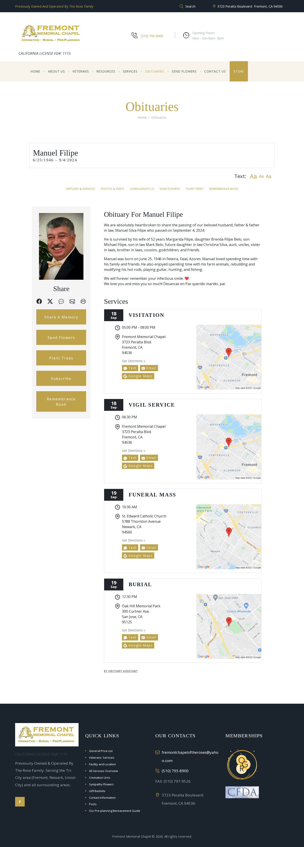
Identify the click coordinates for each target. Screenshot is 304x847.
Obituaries (154, 71)
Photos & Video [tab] (112, 189)
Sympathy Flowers (101, 784)
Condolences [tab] (142, 189)
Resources (106, 71)
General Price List (101, 751)
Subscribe (61, 378)
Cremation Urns (99, 778)
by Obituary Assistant (121, 671)
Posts (93, 804)
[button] (253, 176)
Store (238, 71)
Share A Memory (61, 317)
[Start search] (181, 6)
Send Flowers (184, 71)
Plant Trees (194, 189)
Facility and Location (102, 764)
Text (132, 368)
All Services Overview (103, 771)
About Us (56, 71)
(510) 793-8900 (152, 36)
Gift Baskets (97, 791)
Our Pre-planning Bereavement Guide (114, 811)
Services (130, 71)
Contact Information (102, 798)
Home (35, 71)
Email (150, 368)
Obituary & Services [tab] (80, 189)
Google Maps (140, 376)
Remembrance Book (223, 189)
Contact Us (215, 71)
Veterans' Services (101, 758)
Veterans (81, 71)
